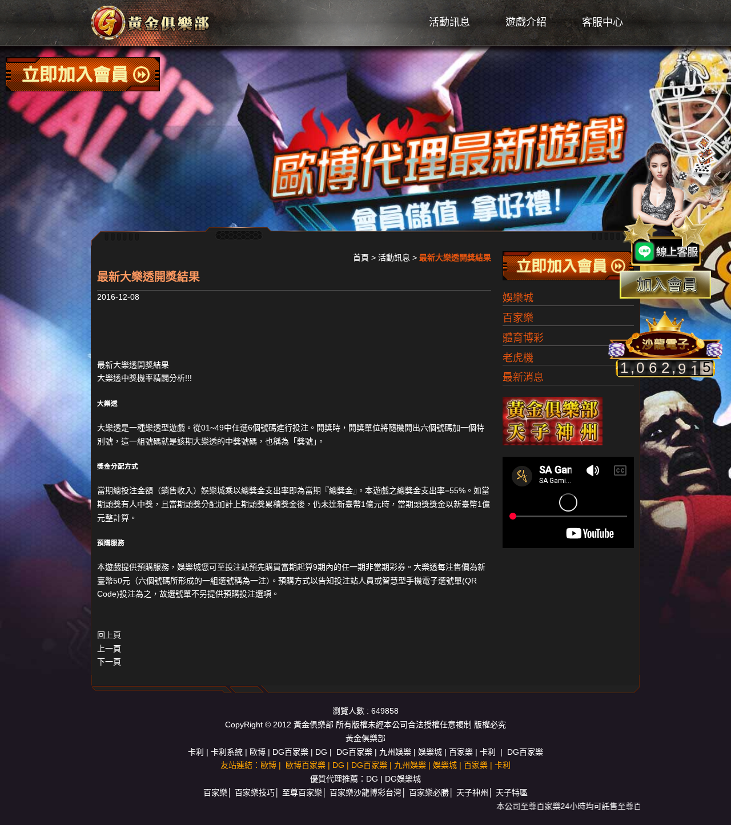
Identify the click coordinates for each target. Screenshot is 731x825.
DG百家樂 (290, 751)
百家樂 (518, 318)
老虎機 (518, 358)
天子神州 (472, 792)
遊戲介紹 (526, 22)
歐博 (258, 751)
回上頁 (109, 634)
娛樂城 (213, 490)
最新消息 (523, 377)
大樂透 (109, 427)
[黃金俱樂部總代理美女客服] (670, 201)
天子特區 (512, 792)
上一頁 (109, 648)
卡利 (196, 751)
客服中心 (602, 22)
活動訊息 (449, 22)
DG (321, 751)
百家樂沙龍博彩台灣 (365, 792)
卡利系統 (227, 751)
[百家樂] (151, 22)
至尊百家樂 (302, 792)
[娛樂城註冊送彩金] (665, 285)
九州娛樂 (395, 751)
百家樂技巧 (255, 792)
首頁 (361, 257)
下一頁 (109, 661)
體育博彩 (523, 338)
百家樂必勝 (429, 792)
